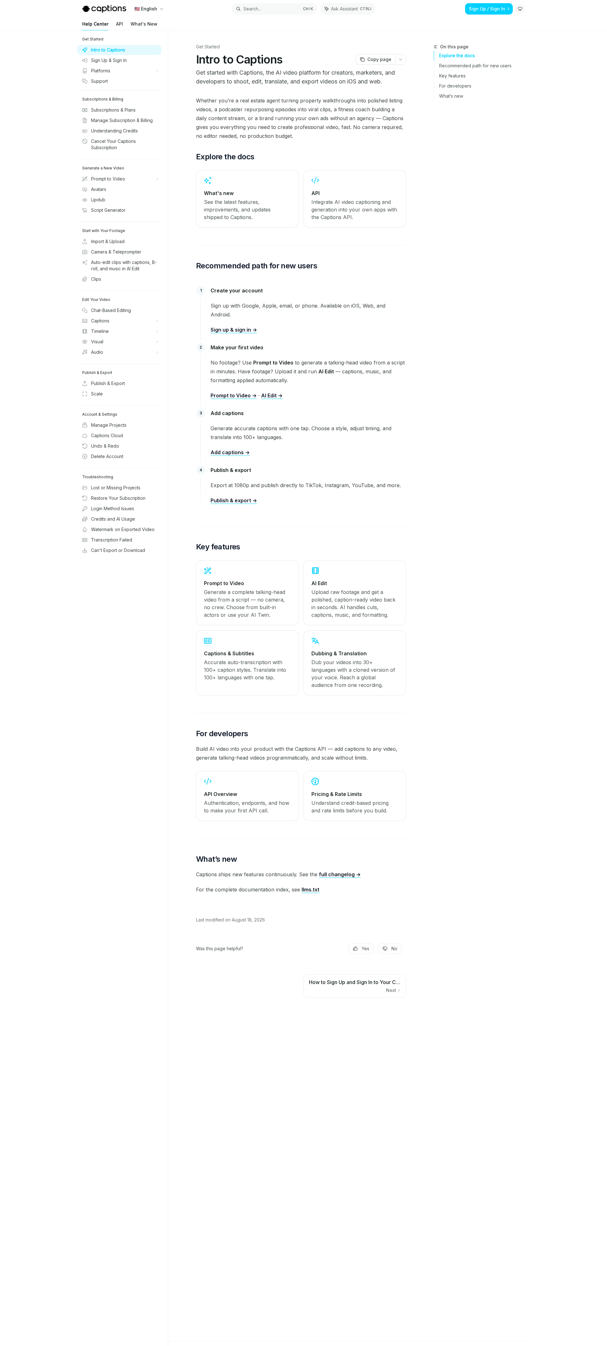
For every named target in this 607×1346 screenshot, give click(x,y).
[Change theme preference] (520, 9)
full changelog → (340, 874)
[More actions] (400, 59)
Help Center (95, 24)
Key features (452, 75)
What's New (144, 24)
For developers (455, 86)
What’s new (451, 96)
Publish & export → (234, 500)
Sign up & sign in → (234, 330)
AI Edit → (272, 395)
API (119, 24)
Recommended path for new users (475, 65)
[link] (247, 199)
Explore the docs (457, 55)
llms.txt (310, 889)
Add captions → (230, 452)
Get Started (208, 46)
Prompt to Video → (234, 395)
